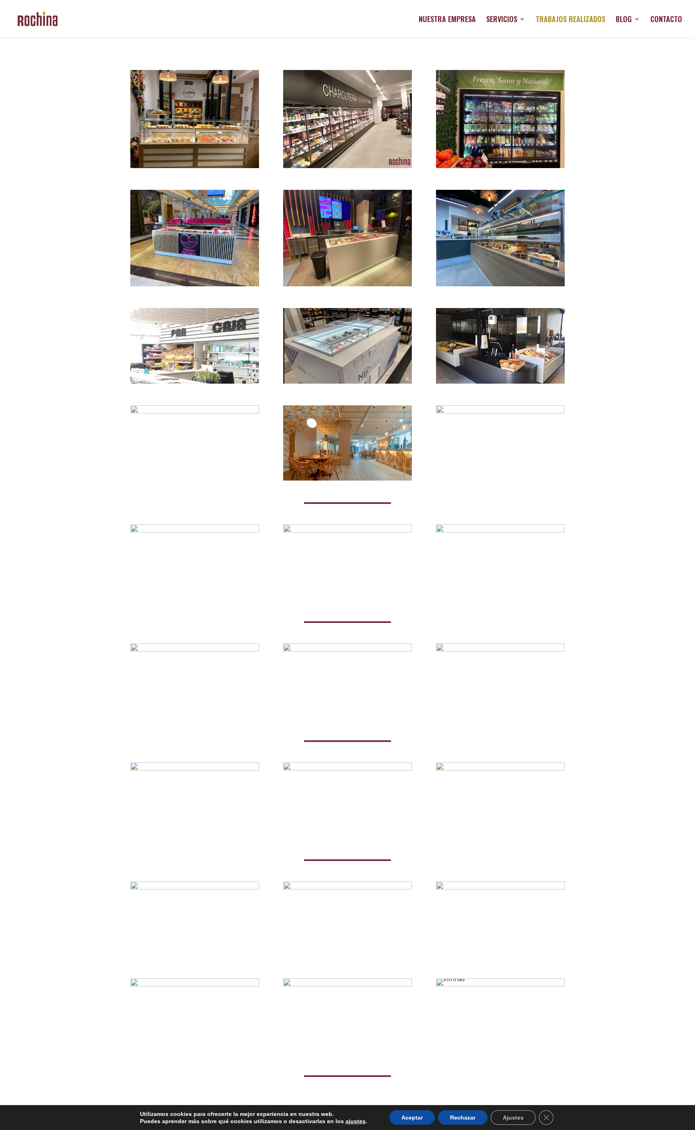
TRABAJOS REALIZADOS (570, 20)
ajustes (355, 1121)
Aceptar (412, 1117)
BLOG (624, 20)
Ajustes (513, 1117)
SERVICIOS (501, 20)
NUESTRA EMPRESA (447, 20)
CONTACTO (666, 20)
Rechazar (462, 1117)
